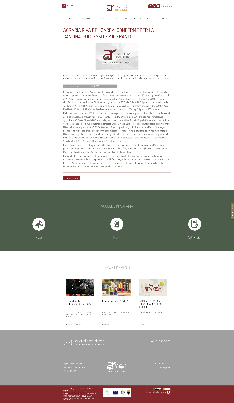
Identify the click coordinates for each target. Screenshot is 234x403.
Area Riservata (160, 340)
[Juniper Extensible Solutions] (166, 389)
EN (68, 6)
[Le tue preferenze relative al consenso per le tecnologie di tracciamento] (232, 211)
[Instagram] (154, 6)
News (39, 237)
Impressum (66, 398)
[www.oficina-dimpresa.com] (168, 392)
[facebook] (150, 6)
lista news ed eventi (71, 178)
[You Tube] (158, 6)
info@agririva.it (165, 367)
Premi (117, 237)
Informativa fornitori (68, 399)
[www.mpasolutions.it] (157, 389)
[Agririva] (117, 14)
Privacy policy (73, 398)
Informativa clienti (89, 398)
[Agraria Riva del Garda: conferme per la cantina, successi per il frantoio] (117, 69)
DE (72, 6)
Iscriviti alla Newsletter (89, 340)
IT (64, 6)
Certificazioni (195, 237)
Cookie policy (80, 398)
